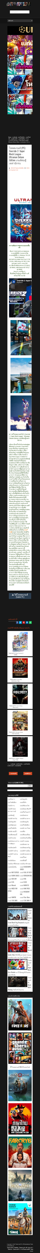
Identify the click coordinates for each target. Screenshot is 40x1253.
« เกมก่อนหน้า (13, 773)
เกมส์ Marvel (12, 885)
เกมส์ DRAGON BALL (26, 875)
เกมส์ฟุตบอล (12, 825)
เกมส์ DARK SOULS (13, 875)
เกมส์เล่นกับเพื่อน (26, 838)
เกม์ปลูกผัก (23, 799)
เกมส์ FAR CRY (12, 879)
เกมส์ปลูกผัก (12, 821)
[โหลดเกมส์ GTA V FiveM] (20, 1063)
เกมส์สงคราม (24, 844)
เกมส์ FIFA (23, 879)
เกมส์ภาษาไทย (25, 828)
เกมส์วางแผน (24, 841)
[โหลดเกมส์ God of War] (20, 1100)
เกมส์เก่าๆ (11, 805)
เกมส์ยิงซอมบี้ (12, 834)
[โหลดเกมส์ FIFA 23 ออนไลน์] (20, 1067)
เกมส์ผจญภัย (24, 821)
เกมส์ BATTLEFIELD (13, 872)
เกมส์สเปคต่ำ (14, 139)
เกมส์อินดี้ (23, 860)
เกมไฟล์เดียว (12, 802)
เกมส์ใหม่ (23, 857)
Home (9, 137)
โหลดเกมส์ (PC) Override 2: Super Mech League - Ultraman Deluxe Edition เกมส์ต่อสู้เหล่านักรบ (17, 155)
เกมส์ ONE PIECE (25, 888)
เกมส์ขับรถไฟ (24, 805)
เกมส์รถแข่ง (12, 838)
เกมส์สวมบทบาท (25, 854)
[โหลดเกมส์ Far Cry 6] (20, 1167)
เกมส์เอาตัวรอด (25, 863)
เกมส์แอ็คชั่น (21, 139)
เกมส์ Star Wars (25, 897)
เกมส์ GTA (11, 882)
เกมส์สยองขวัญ (25, 847)
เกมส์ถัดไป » (28, 773)
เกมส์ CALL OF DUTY (26, 872)
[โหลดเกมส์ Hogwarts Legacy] (20, 1200)
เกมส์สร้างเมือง (25, 850)
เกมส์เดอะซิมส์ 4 (25, 809)
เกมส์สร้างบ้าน (13, 850)
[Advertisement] (23, 124)
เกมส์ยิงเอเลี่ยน (25, 834)
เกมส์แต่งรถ (24, 815)
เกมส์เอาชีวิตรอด (13, 863)
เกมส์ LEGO (23, 882)
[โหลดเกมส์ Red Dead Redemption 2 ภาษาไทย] (20, 1134)
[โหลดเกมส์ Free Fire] (20, 1030)
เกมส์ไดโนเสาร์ (25, 812)
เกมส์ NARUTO (24, 885)
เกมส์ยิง (22, 831)
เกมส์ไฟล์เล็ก (26, 764)
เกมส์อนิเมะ (12, 860)
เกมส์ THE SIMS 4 (25, 900)
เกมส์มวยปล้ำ (12, 831)
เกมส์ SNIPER (12, 897)
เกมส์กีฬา (23, 802)
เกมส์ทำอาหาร (25, 818)
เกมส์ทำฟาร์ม (12, 818)
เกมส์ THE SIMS (12, 900)
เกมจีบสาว (11, 799)
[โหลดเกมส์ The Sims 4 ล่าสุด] (20, 1234)
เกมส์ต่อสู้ (14, 137)
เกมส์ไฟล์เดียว (21, 137)
